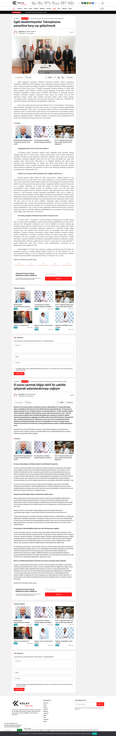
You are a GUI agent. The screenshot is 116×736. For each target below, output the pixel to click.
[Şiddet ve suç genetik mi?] (23, 320)
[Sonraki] (98, 3)
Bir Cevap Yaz (19, 337)
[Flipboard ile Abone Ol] (28, 77)
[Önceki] (79, 3)
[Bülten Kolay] (20, 3)
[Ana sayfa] (13, 8)
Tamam (94, 733)
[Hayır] (114, 733)
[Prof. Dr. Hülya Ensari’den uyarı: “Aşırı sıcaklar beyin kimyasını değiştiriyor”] (64, 135)
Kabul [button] (19, 730)
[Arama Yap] (102, 3)
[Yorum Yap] (55, 77)
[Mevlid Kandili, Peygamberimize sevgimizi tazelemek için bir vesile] (23, 135)
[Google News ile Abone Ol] (19, 77)
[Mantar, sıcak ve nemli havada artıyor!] (44, 320)
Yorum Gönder (19, 373)
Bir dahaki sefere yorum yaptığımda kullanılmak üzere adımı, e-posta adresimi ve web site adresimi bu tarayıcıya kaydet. (44, 369)
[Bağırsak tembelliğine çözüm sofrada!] (64, 320)
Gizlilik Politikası (7, 730)
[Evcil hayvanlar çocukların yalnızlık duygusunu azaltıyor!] (43, 135)
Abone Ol (58, 278)
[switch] (101, 8)
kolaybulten (21, 31)
